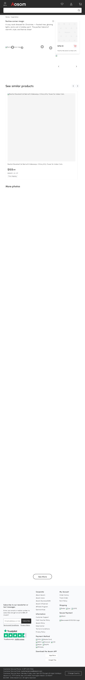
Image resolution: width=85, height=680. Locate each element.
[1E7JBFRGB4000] (71, 361)
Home (7, 17)
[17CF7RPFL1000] (63, 438)
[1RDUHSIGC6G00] (73, 317)
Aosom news (40, 598)
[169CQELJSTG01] (68, 502)
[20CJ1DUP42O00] (75, 541)
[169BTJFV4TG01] (12, 559)
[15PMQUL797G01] (27, 496)
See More (42, 577)
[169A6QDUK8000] (15, 511)
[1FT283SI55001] (35, 334)
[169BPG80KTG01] (18, 428)
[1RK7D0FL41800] (35, 280)
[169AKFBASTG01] (74, 406)
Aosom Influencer (42, 604)
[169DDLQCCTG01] (53, 481)
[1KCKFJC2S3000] (56, 281)
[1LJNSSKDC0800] (40, 230)
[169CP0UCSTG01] (76, 433)
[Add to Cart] (75, 46)
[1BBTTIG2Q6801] (59, 475)
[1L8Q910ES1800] (24, 281)
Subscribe (26, 621)
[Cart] (80, 4)
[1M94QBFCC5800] (13, 305)
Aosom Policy (40, 623)
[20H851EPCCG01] (26, 527)
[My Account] (71, 4)
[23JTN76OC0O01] (75, 208)
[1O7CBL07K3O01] (13, 400)
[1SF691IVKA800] (78, 361)
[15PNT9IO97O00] (70, 200)
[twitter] (23, 599)
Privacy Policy (25, 625)
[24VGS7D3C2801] (19, 464)
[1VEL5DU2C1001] (30, 457)
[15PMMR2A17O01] (11, 382)
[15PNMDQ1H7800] (73, 226)
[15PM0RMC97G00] (52, 458)
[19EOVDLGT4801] (38, 400)
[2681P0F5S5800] (20, 536)
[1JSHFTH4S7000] (75, 449)
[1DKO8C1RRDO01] (16, 436)
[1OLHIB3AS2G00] (6, 238)
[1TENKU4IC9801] (74, 310)
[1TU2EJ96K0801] (37, 549)
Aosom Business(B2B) (43, 601)
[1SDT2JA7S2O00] (17, 469)
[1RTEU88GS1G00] (7, 388)
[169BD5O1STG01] (27, 555)
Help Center (40, 626)
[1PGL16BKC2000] (26, 256)
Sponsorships (40, 610)
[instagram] (9, 599)
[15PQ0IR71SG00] (11, 411)
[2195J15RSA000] (37, 352)
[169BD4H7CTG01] (67, 426)
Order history (64, 595)
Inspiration (15, 17)
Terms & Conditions (43, 629)
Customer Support (42, 617)
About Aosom (40, 595)
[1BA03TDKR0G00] (61, 540)
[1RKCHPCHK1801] (74, 504)
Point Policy (63, 601)
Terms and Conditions (11, 625)
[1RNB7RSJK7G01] (21, 301)
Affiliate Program (42, 607)
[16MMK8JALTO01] (12, 332)
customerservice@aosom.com (31, 671)
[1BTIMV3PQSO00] (17, 549)
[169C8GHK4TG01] (52, 231)
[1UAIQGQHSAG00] (34, 530)
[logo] (18, 4)
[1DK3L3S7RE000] (53, 563)
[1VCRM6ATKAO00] (27, 360)
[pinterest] (18, 599)
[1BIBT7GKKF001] (20, 227)
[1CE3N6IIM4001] (68, 369)
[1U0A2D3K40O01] (59, 310)
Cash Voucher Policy (43, 620)
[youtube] (14, 599)
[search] (79, 10)
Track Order (64, 598)
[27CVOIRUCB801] (31, 410)
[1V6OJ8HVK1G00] (65, 404)
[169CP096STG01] (21, 255)
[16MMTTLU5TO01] (11, 297)
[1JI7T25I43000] (14, 227)
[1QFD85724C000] (14, 527)
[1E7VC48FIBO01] (23, 477)
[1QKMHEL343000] (53, 505)
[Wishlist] (62, 4)
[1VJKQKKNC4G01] (25, 358)
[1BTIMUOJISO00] (74, 384)
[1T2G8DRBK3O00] (65, 398)
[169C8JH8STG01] (64, 230)
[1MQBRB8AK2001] (61, 389)
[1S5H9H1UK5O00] (61, 281)
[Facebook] (5, 599)
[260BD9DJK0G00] (68, 405)
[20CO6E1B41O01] (56, 552)
